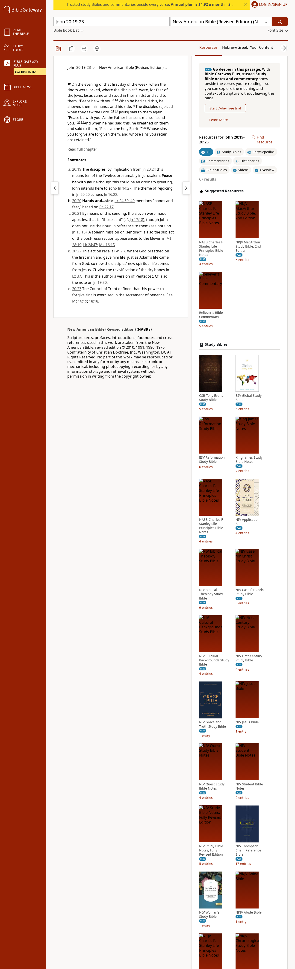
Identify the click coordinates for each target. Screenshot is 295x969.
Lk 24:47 (90, 244)
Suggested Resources (224, 191)
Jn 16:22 (110, 194)
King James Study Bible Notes (249, 460)
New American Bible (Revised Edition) (101, 329)
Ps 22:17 (106, 206)
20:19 (76, 169)
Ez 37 (76, 276)
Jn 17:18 (136, 219)
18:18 (93, 301)
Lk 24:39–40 (125, 200)
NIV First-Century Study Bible (249, 658)
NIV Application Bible (248, 522)
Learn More (218, 120)
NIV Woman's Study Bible (209, 914)
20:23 (76, 288)
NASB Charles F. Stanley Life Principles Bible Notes (211, 248)
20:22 (76, 251)
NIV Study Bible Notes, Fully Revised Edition (211, 850)
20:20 (76, 200)
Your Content (261, 47)
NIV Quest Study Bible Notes (211, 786)
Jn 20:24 (149, 169)
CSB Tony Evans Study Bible (211, 398)
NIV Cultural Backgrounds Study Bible (214, 660)
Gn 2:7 (119, 251)
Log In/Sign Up (273, 4)
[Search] (280, 21)
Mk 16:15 (107, 244)
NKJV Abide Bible (249, 912)
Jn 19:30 (100, 282)
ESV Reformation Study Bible (212, 460)
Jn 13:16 (79, 232)
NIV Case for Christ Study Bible (250, 592)
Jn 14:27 (124, 188)
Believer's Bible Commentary (211, 315)
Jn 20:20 (83, 194)
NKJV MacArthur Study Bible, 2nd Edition (248, 246)
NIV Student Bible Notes (249, 786)
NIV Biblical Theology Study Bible (211, 594)
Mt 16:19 (79, 301)
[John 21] (186, 188)
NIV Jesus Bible (247, 722)
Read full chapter (82, 149)
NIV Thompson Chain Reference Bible (248, 850)
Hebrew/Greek (235, 47)
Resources (208, 47)
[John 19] (55, 188)
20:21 (76, 213)
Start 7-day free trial (225, 108)
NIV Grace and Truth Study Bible (212, 724)
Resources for (222, 140)
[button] (269, 5)
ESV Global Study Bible (249, 398)
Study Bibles (216, 344)
